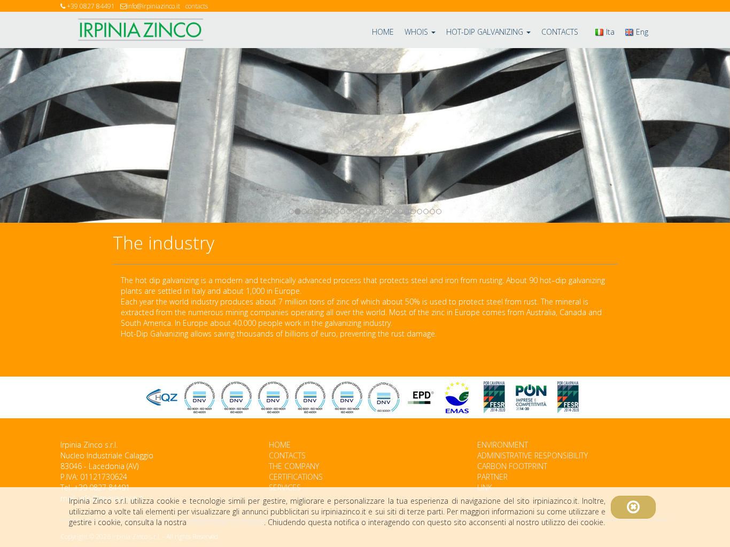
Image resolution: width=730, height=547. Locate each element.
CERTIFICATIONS (296, 477)
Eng (641, 32)
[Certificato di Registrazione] (457, 397)
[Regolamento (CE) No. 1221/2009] (199, 397)
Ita (609, 32)
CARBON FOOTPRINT (512, 466)
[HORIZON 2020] (531, 397)
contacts (196, 6)
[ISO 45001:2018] (310, 397)
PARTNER (492, 477)
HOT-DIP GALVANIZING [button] (485, 32)
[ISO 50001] (384, 397)
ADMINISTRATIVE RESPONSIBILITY (532, 455)
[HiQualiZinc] (162, 397)
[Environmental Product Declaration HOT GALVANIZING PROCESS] (421, 397)
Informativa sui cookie (226, 522)
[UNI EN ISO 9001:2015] (273, 397)
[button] (55, 135)
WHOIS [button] (417, 32)
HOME (383, 32)
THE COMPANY (294, 466)
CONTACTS (559, 32)
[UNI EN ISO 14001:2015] (347, 397)
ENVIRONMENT (502, 445)
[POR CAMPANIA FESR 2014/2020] (494, 397)
